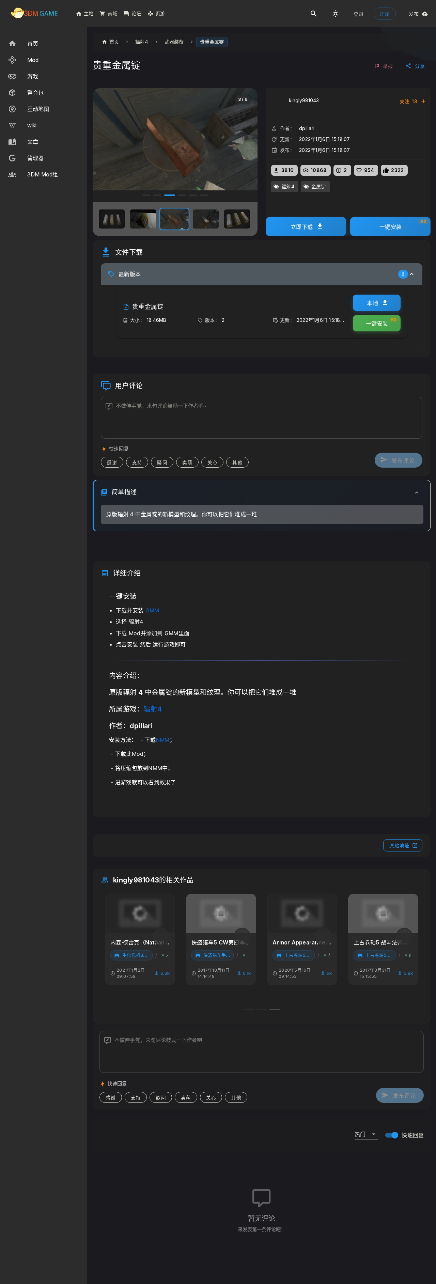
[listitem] (43, 43)
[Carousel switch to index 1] (146, 195)
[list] (43, 109)
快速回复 (413, 1135)
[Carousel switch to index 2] (157, 195)
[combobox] (366, 1131)
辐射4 (152, 709)
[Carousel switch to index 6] (204, 195)
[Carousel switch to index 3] (169, 195)
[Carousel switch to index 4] (182, 195)
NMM (163, 739)
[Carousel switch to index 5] (193, 195)
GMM (152, 610)
